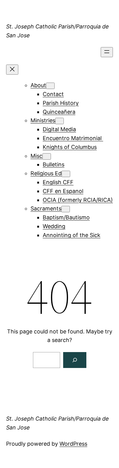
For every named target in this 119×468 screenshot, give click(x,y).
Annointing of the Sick (71, 235)
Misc (36, 156)
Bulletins (53, 164)
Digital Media (59, 129)
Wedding (54, 226)
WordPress (73, 443)
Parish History (61, 103)
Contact (53, 94)
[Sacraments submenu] (65, 209)
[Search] (74, 360)
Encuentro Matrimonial (73, 138)
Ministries (43, 120)
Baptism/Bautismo (66, 217)
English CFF (58, 182)
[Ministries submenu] (59, 121)
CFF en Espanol (63, 191)
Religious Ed (46, 173)
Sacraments (46, 208)
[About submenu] (50, 86)
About (38, 85)
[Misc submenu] (46, 156)
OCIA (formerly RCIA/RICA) (78, 200)
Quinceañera (59, 112)
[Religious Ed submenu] (66, 174)
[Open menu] (107, 52)
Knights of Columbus (70, 147)
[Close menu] (12, 70)
